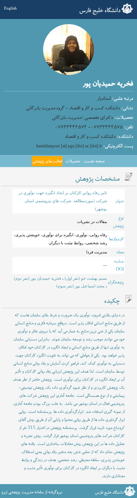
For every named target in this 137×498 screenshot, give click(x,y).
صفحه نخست (94, 161)
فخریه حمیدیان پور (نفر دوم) (37, 278)
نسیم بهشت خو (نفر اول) (85, 278)
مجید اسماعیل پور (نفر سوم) (80, 286)
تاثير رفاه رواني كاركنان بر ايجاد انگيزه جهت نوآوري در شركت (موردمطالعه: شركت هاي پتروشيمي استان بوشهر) (63, 200)
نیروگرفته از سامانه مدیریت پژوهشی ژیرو (31, 492)
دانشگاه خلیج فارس (100, 10)
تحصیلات (72, 161)
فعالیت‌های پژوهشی (47, 161)
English (10, 8)
